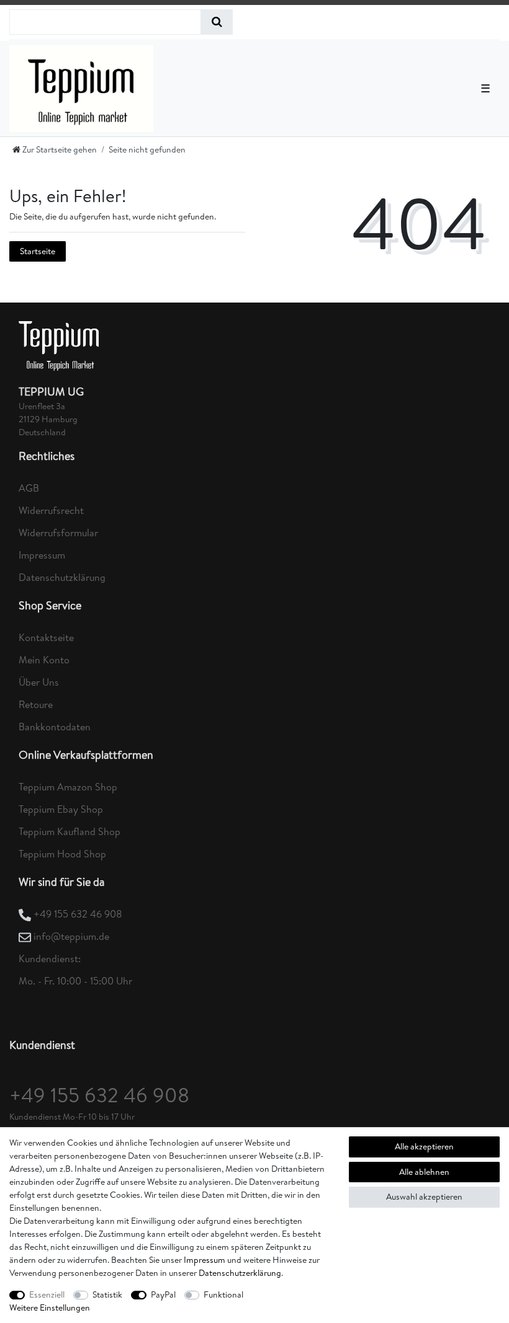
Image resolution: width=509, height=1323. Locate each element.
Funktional (223, 1294)
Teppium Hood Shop (62, 854)
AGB (29, 488)
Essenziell (47, 1294)
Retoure (36, 704)
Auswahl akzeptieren (424, 1196)
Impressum (42, 555)
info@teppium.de (71, 936)
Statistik (107, 1294)
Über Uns (39, 682)
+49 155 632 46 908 (78, 914)
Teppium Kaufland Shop (69, 831)
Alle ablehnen (424, 1172)
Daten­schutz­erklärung (240, 1273)
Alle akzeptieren (424, 1146)
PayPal (163, 1294)
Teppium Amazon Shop (68, 787)
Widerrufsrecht (51, 510)
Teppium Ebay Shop (61, 809)
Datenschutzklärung (62, 577)
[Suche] (217, 22)
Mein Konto (44, 659)
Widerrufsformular (58, 532)
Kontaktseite (46, 637)
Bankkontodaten (55, 726)
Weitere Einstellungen (49, 1307)
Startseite (37, 251)
